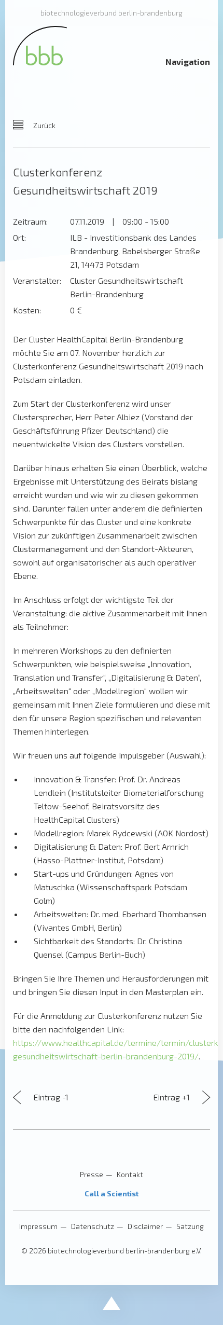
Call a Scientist (111, 1193)
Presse (91, 1174)
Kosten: (27, 310)
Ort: (19, 237)
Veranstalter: (37, 280)
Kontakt (130, 1174)
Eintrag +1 (172, 1097)
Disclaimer (145, 1226)
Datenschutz (92, 1226)
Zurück (43, 125)
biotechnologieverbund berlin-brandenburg (111, 12)
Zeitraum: (30, 221)
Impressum (38, 1226)
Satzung (190, 1226)
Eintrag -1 (49, 1097)
